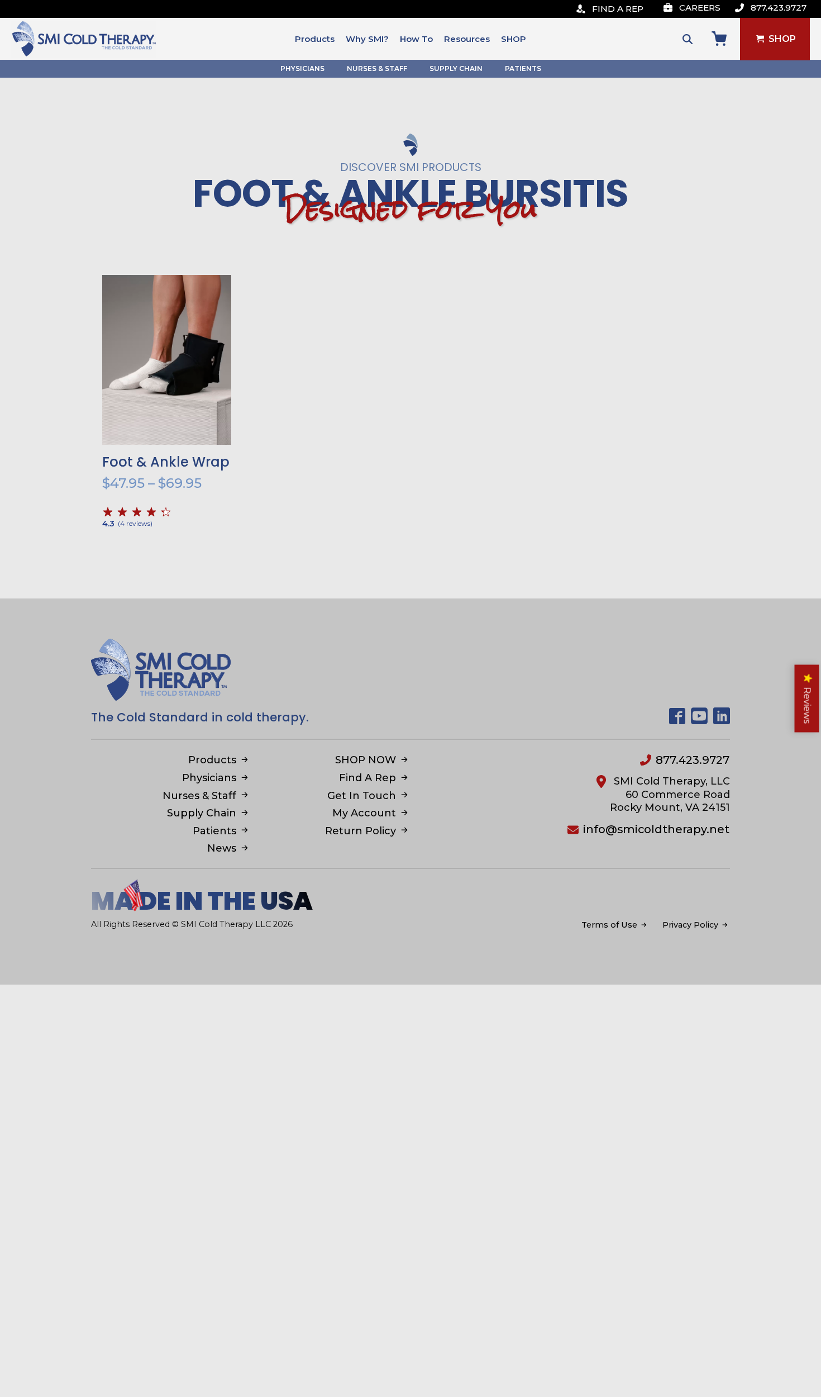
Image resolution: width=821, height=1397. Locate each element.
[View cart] (719, 39)
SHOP (513, 39)
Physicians (302, 68)
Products (315, 39)
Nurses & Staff (377, 68)
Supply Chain (456, 68)
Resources (467, 39)
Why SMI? (367, 39)
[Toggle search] (687, 39)
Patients (523, 68)
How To (416, 39)
